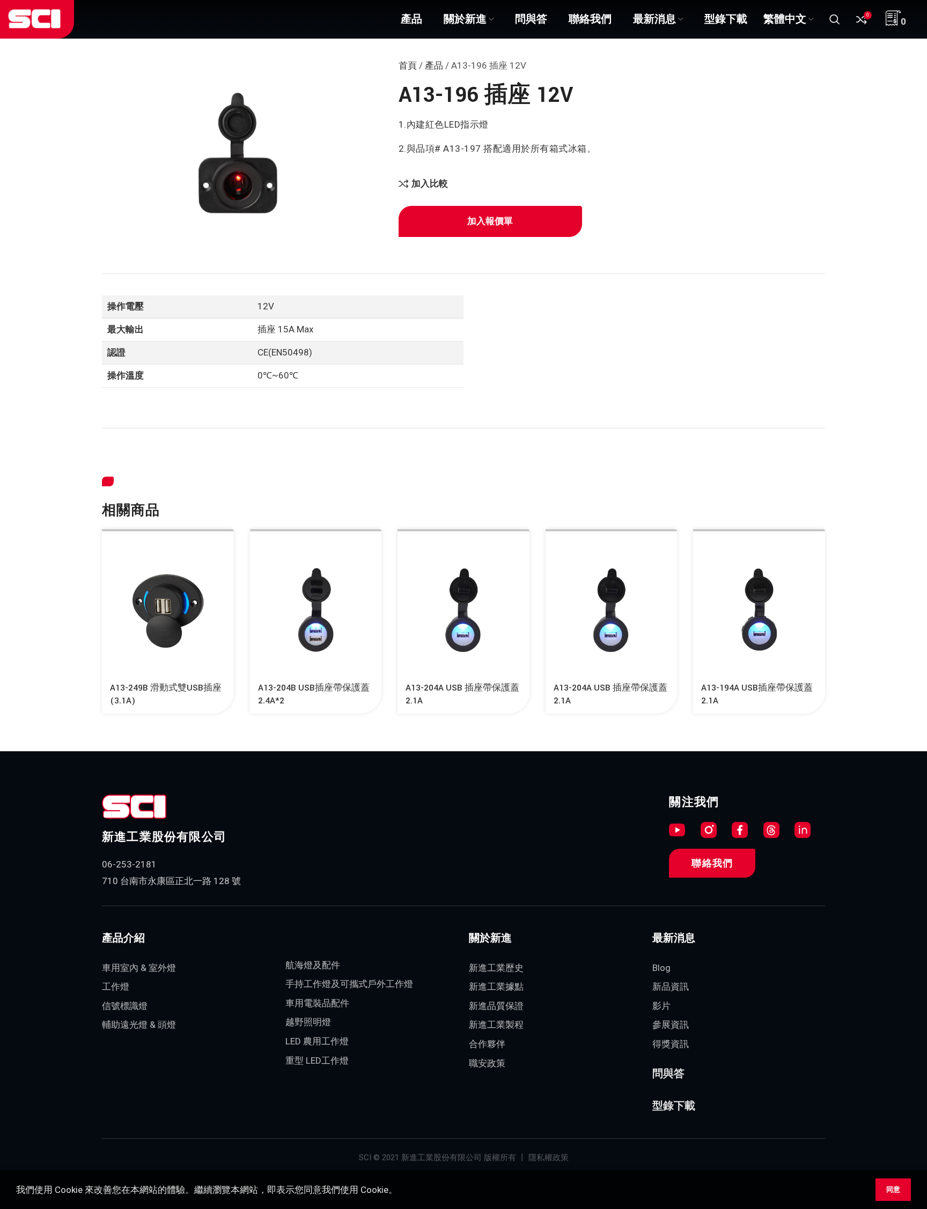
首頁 (408, 65)
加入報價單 (490, 221)
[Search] (834, 19)
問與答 (668, 1074)
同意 (893, 1189)
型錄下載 (673, 1106)
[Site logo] (34, 18)
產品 (434, 65)
